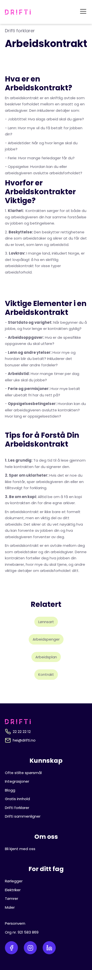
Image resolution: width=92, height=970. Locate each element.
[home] (18, 12)
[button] (83, 12)
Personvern (15, 923)
